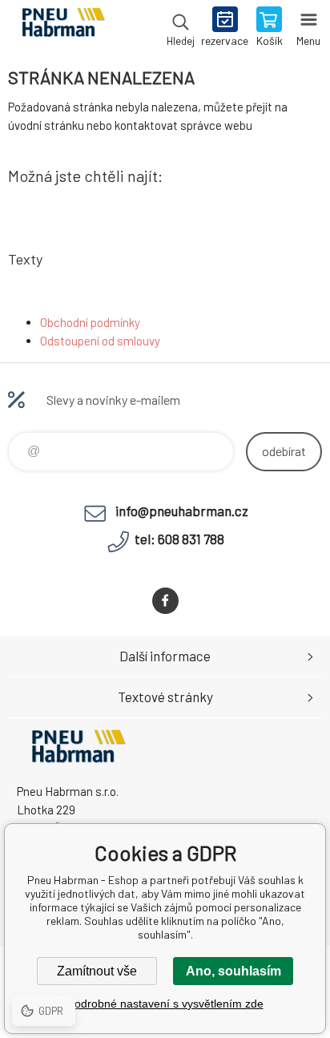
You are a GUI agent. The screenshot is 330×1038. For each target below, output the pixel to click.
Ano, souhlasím (233, 971)
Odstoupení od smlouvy (100, 340)
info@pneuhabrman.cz (181, 511)
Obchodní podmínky (90, 322)
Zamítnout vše (97, 971)
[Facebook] (165, 601)
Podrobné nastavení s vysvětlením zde (165, 1003)
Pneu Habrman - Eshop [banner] (63, 28)
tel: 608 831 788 (179, 539)
